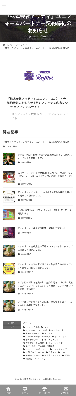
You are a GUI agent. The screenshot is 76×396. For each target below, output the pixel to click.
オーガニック (61, 336)
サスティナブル (51, 339)
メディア (27, 322)
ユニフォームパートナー (37, 349)
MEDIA (25, 393)
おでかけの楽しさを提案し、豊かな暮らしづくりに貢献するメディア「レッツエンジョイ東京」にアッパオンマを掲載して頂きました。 (45, 286)
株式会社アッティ (52, 355)
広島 (63, 352)
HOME (8, 393)
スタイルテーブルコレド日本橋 (40, 346)
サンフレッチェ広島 (35, 342)
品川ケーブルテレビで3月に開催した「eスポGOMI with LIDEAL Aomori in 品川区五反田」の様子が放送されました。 (45, 176)
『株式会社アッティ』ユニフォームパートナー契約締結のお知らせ (36, 142)
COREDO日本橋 (32, 327)
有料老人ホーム (33, 355)
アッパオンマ (44, 393)
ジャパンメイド (56, 342)
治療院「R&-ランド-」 (36, 358)
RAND (46, 327)
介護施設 (53, 352)
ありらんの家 (57, 330)
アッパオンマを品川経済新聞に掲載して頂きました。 (44, 228)
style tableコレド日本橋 (36, 330)
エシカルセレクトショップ (38, 336)
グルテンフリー (33, 339)
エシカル (48, 333)
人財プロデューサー (35, 352)
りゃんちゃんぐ (33, 333)
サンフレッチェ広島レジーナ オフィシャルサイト (40, 116)
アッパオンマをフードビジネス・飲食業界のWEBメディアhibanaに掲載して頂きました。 (45, 266)
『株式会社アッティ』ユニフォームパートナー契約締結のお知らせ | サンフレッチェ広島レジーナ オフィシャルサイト (38, 103)
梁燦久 (68, 355)
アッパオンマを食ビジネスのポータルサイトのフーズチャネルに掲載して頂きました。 (45, 303)
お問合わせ (65, 393)
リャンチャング (60, 349)
